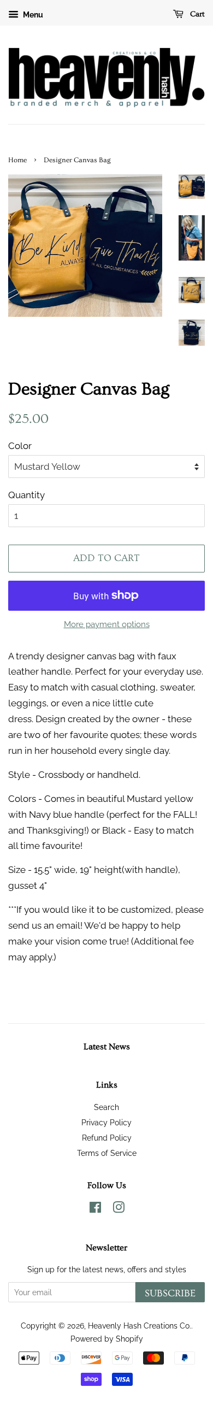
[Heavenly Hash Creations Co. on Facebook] (95, 1209)
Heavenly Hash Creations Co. (139, 1325)
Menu (32, 14)
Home (17, 160)
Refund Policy (107, 1137)
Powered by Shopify (106, 1338)
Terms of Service (107, 1153)
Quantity (26, 494)
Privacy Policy (106, 1122)
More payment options (107, 624)
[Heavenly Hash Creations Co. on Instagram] (119, 1209)
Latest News (107, 1047)
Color (20, 445)
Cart (196, 14)
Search (106, 1107)
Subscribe (170, 1293)
